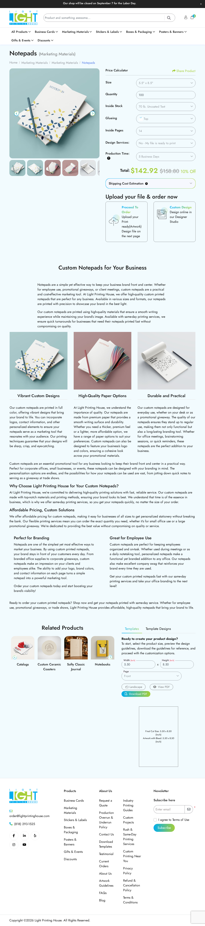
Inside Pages (114, 130)
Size (109, 82)
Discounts (70, 859)
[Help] (108, 158)
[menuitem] (21, 32)
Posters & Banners (70, 842)
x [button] (200, 4)
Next (110, 657)
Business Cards (74, 800)
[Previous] (17, 113)
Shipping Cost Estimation (126, 183)
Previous (15, 657)
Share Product (185, 71)
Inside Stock (114, 106)
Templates (132, 628)
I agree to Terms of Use (173, 819)
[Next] (92, 113)
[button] (146, 183)
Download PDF (138, 694)
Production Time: (118, 153)
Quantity (111, 94)
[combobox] (166, 83)
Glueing (111, 118)
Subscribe (164, 827)
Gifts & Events (73, 851)
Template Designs (158, 628)
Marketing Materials (70, 810)
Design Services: (117, 142)
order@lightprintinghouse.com (29, 816)
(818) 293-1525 (24, 824)
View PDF (164, 687)
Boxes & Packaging (71, 829)
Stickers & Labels (75, 820)
